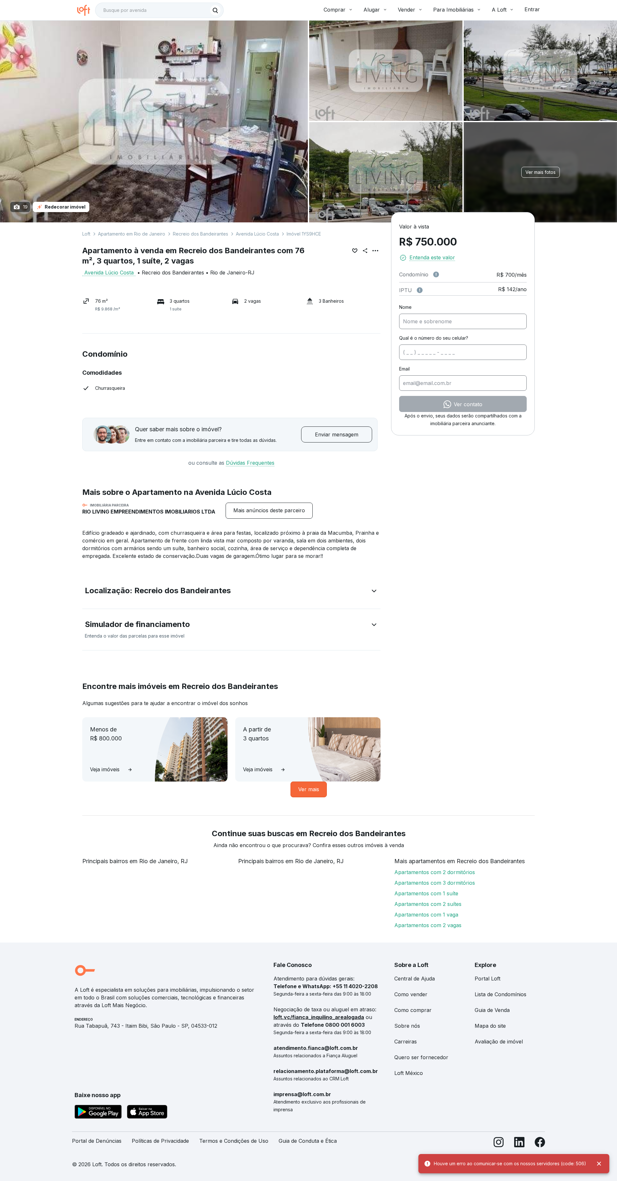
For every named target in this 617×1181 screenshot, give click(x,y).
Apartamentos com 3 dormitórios (434, 883)
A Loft (499, 9)
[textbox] (159, 10)
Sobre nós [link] (407, 1026)
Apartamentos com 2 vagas (427, 925)
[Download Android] (98, 1113)
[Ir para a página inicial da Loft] (86, 10)
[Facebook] (540, 1143)
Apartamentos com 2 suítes (427, 904)
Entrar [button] (532, 9)
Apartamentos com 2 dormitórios (434, 872)
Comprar (334, 9)
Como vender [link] (410, 994)
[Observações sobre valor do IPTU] (420, 290)
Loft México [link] (408, 1073)
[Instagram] (499, 1143)
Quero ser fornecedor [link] (421, 1057)
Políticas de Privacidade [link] (160, 1141)
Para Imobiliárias (453, 9)
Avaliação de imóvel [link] (499, 1041)
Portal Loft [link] (487, 978)
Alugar (371, 9)
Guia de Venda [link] (492, 1010)
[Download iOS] (147, 1113)
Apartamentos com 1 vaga (426, 914)
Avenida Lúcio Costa (257, 234)
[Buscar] (215, 10)
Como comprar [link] (413, 1010)
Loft (86, 234)
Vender (406, 9)
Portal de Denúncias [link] (96, 1141)
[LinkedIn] (519, 1143)
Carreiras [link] (405, 1041)
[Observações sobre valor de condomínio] (436, 274)
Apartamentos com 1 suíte (426, 893)
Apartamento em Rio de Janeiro (131, 234)
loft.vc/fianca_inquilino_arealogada (318, 1017)
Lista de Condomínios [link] (500, 994)
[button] (231, 592)
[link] (269, 510)
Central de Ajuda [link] (414, 978)
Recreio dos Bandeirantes (200, 234)
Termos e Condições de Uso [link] (233, 1141)
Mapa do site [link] (490, 1026)
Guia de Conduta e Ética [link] (308, 1141)
